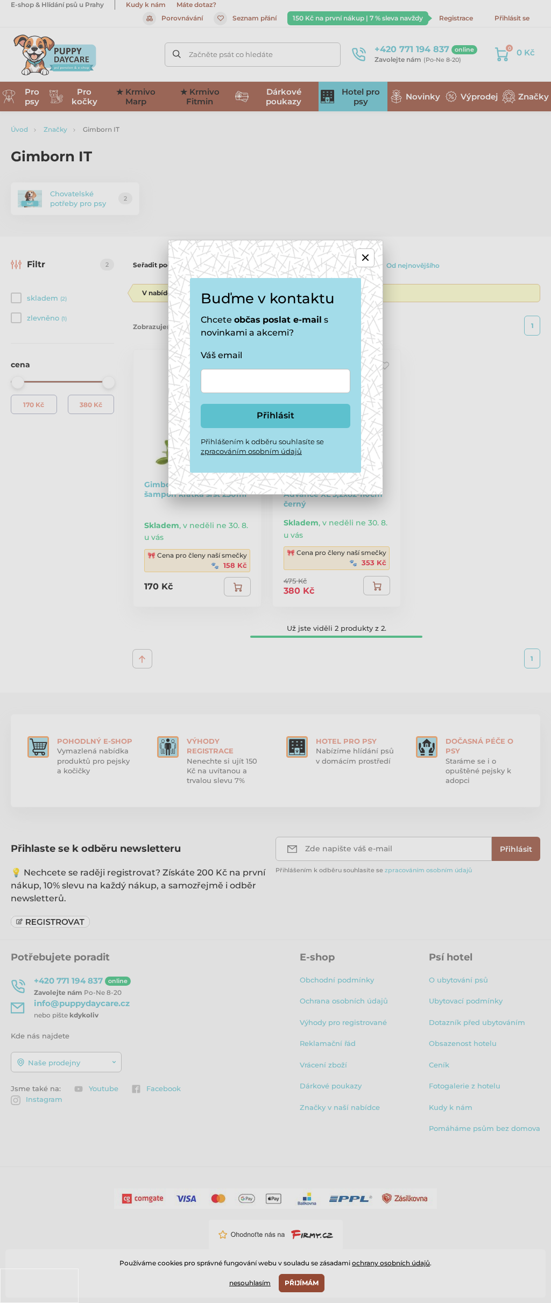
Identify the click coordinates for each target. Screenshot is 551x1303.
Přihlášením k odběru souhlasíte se (262, 446)
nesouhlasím (250, 1283)
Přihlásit (275, 415)
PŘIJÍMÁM (302, 1283)
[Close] (365, 257)
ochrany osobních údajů (391, 1263)
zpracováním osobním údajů (251, 451)
